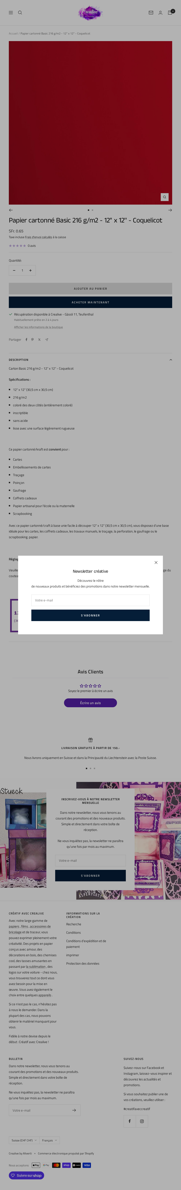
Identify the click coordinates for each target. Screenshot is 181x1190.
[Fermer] (156, 562)
